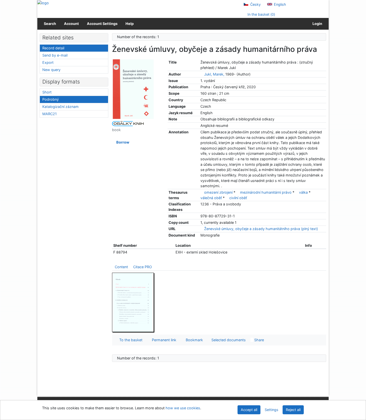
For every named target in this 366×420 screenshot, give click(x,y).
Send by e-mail (54, 55)
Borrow (122, 142)
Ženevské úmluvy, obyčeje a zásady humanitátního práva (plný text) (260, 229)
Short (47, 92)
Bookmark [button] (193, 340)
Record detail (53, 48)
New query (51, 70)
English (279, 4)
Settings (271, 410)
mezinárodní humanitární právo (266, 192)
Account (71, 23)
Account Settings (102, 23)
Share (258, 340)
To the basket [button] (129, 340)
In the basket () (260, 14)
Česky (255, 4)
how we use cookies (183, 408)
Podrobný (50, 99)
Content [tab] (121, 267)
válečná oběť (211, 198)
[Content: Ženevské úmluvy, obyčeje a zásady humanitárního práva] (133, 302)
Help (129, 23)
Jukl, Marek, (214, 74)
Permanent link (163, 340)
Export (48, 62)
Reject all (293, 410)
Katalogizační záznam (60, 106)
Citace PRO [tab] (142, 267)
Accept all (249, 410)
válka (303, 192)
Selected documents (228, 340)
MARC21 (49, 114)
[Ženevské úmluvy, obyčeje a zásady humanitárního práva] (133, 89)
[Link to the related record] (201, 74)
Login (316, 23)
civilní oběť (238, 198)
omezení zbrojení (218, 192)
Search (50, 23)
